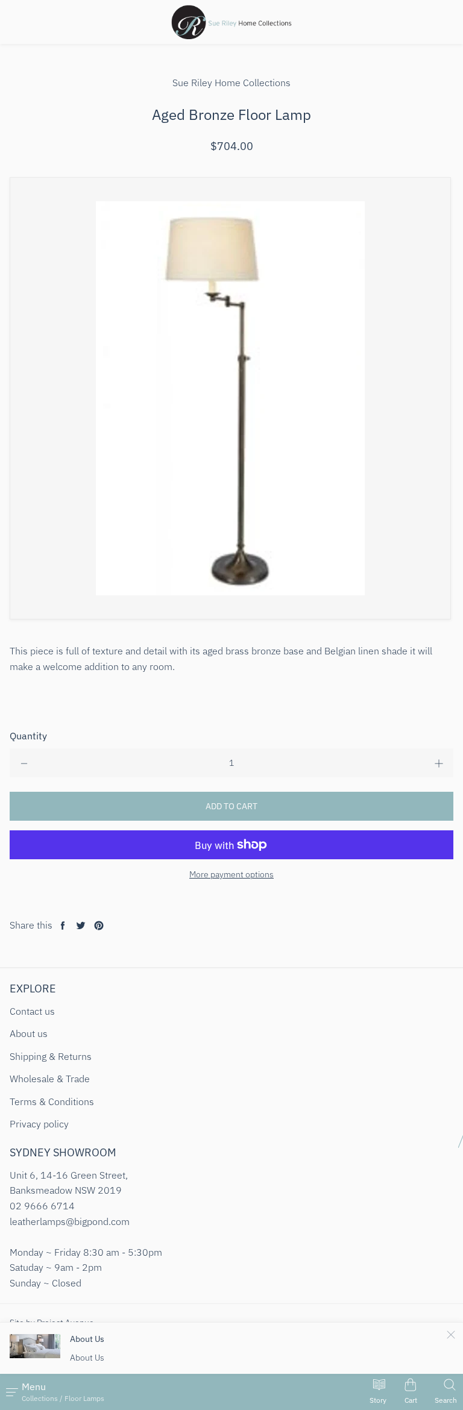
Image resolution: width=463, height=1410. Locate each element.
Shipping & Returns (51, 1056)
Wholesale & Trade (50, 1079)
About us (29, 1033)
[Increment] (438, 762)
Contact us (32, 1011)
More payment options (231, 874)
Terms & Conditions (52, 1101)
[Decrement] (24, 762)
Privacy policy (39, 1124)
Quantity (28, 736)
